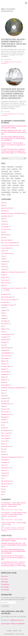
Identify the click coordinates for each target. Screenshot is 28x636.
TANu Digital (4, 460)
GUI (2, 326)
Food (2, 307)
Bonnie (3, 237)
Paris (9, 190)
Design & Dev (4, 277)
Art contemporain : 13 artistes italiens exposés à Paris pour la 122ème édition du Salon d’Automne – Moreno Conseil (13, 504)
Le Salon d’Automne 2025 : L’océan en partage (11, 509)
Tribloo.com (4, 470)
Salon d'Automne (5, 430)
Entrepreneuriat (5, 294)
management (4, 374)
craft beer (22, 176)
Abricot (3, 203)
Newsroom (19, 61)
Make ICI (22, 185)
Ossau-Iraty (4, 190)
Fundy (2, 313)
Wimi (2, 489)
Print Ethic (3, 420)
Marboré (3, 377)
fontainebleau (17, 178)
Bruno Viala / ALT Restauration (9, 243)
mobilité (3, 187)
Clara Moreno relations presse (7, 173)
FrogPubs (3, 183)
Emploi (3, 285)
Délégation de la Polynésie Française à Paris (12, 272)
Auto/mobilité (4, 227)
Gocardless (14, 183)
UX (2, 478)
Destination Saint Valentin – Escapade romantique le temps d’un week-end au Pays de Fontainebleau (13, 42)
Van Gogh (9, 194)
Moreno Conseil (15, 187)
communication (5, 176)
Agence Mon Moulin (6, 208)
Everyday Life (4, 302)
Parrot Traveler (5, 412)
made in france (16, 185)
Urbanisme (4, 476)
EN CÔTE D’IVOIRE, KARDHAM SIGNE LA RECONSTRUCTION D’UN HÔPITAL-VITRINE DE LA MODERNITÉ (13, 138)
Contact (3, 259)
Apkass (3, 219)
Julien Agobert (5, 358)
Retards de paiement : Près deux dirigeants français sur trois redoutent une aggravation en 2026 (13, 144)
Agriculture (4, 211)
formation (14, 180)
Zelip (2, 492)
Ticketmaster (4, 462)
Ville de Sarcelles (5, 484)
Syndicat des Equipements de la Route (11, 457)
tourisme (3, 194)
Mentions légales (5, 623)
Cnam (2, 256)
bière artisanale (5, 171)
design (7, 178)
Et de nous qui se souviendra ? (9, 299)
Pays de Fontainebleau (6, 192)
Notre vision (4, 576)
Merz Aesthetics (5, 385)
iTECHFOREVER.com (6, 353)
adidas (3, 205)
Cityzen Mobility (5, 248)
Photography (4, 417)
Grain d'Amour (5, 323)
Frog (18, 180)
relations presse (15, 192)
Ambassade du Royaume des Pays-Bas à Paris (13, 213)
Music (2, 393)
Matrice (3, 382)
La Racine (3, 364)
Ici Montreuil (20, 183)
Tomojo (3, 465)
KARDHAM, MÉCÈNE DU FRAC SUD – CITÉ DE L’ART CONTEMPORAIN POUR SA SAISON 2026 (14, 132)
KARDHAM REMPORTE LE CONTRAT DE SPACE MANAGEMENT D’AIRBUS (14, 127)
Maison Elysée (5, 372)
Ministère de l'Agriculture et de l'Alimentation (13, 388)
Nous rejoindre (5, 589)
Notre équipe (4, 581)
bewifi (2, 232)
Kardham (9, 185)
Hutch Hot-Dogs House (7, 334)
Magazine (3, 369)
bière (20, 169)
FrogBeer (23, 180)
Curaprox (3, 269)
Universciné (4, 473)
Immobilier (3, 342)
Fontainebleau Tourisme (8, 61)
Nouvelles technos (6, 404)
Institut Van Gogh (5, 347)
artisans (8, 169)
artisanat (3, 169)
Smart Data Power (5, 446)
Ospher (3, 406)
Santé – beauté (5, 433)
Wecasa (3, 486)
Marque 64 (4, 380)
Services (3, 441)
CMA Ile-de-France (6, 253)
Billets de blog (5, 235)
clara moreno (16, 171)
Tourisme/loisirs (4, 63)
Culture (3, 264)
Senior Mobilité (5, 438)
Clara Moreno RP (18, 173)
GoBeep (3, 318)
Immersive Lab (4, 339)
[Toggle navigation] (26, 3)
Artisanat (3, 224)
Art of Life (3, 221)
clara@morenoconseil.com (17, 620)
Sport (2, 449)
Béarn (11, 171)
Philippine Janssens (6, 414)
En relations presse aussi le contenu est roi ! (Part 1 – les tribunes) (13, 289)
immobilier (4, 185)
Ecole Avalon (4, 280)
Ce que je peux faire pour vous (9, 245)
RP (20, 192)
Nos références (5, 584)
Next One (21, 187)
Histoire (3, 331)
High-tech (3, 329)
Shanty (3, 444)
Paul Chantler (14, 190)
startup (24, 192)
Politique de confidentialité (18, 623)
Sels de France (5, 436)
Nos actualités (5, 587)
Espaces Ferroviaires (6, 297)
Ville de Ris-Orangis (6, 481)
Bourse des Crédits (6, 240)
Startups (3, 454)
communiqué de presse (13, 176)
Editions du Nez (5, 283)
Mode (2, 390)
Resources (3, 422)
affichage (3, 166)
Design (3, 275)
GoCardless (4, 321)
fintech (12, 178)
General (3, 315)
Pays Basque (21, 190)
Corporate (3, 261)
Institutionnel (4, 350)
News (15, 61)
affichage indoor (10, 166)
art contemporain (19, 166)
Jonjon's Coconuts (5, 356)
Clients (4, 113)
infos (2, 345)
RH (2, 425)
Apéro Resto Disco (6, 216)
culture (3, 178)
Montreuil (8, 187)
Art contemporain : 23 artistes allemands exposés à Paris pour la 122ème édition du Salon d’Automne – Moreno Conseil (14, 514)
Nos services (4, 579)
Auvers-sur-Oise (14, 169)
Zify (2, 494)
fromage (8, 183)
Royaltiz (3, 428)
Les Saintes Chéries (6, 366)
